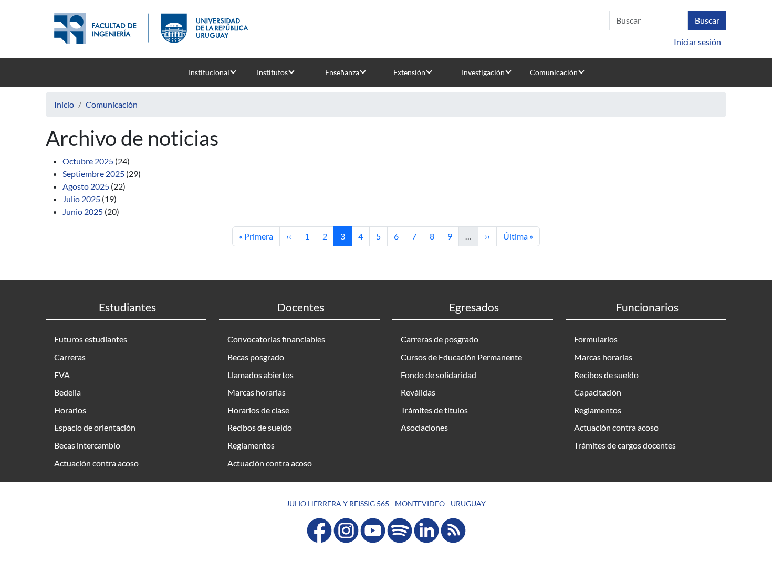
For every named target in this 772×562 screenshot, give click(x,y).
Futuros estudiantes (90, 339)
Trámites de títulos (434, 410)
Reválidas (418, 392)
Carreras (70, 357)
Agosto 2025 (85, 186)
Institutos (272, 72)
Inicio (64, 104)
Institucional (209, 72)
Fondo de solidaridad (438, 375)
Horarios (70, 410)
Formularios (596, 339)
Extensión (409, 72)
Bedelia (67, 392)
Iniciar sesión (697, 42)
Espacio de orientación (94, 427)
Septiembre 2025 (93, 174)
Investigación (483, 72)
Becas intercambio (87, 445)
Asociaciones (424, 427)
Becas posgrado (255, 357)
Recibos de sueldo (259, 427)
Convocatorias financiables (276, 339)
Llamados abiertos (260, 375)
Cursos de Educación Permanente (461, 357)
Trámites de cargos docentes (625, 445)
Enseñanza (342, 72)
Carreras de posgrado (439, 339)
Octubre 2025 (87, 161)
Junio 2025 (82, 211)
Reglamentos (251, 445)
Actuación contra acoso (96, 463)
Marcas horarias (256, 392)
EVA (62, 375)
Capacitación (597, 392)
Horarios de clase (258, 410)
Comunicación (554, 72)
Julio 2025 (81, 199)
